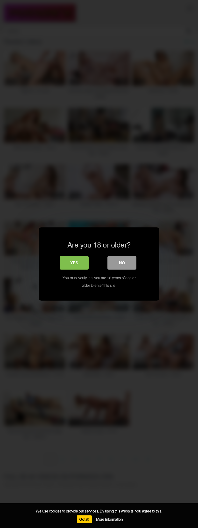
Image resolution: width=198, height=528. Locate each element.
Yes (74, 262)
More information (109, 519)
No (122, 262)
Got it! (84, 519)
